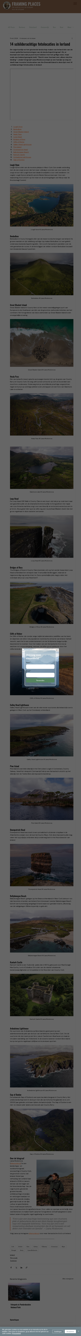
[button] (57, 650)
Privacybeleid (16, 1333)
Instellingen (58, 1331)
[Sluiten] (78, 1331)
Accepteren (70, 1331)
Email (28, 671)
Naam (28, 662)
